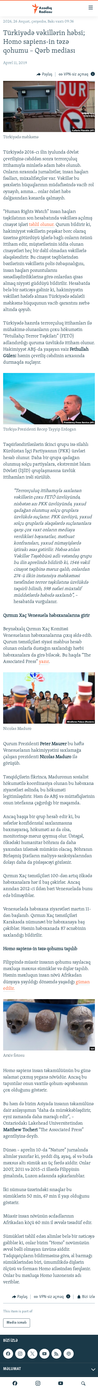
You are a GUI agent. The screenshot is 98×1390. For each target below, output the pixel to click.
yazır (44, 662)
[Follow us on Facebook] (8, 1354)
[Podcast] (68, 1354)
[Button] (44, 74)
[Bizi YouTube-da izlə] (61, 1383)
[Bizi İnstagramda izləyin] (38, 1383)
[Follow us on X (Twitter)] (32, 1354)
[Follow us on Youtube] (44, 1354)
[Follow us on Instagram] (20, 1354)
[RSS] (56, 1354)
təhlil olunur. (42, 225)
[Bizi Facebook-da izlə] (15, 1383)
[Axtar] (83, 1383)
